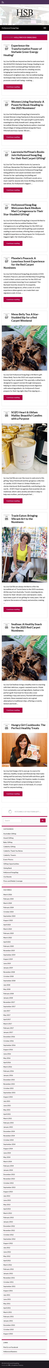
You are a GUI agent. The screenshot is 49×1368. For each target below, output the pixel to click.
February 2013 (8, 1217)
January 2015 (8, 1127)
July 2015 (6, 1101)
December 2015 (9, 1080)
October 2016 (8, 1041)
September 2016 (9, 1045)
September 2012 (9, 1239)
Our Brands (7, 877)
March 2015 (7, 1118)
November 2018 (9, 972)
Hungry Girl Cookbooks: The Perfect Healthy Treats (28, 726)
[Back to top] (44, 1363)
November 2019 (9, 950)
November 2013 (9, 1179)
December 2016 (9, 1037)
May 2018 (6, 989)
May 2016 (6, 1058)
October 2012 (8, 1235)
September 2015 (9, 1093)
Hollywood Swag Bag (10, 28)
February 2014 (8, 1166)
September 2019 (9, 955)
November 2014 (9, 1136)
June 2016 (7, 1054)
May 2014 (6, 1157)
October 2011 (8, 1282)
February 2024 (8, 907)
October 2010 (8, 1329)
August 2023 (8, 920)
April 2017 (7, 1019)
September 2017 (9, 1006)
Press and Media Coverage (12, 881)
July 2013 (6, 1196)
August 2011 (8, 1291)
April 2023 (7, 925)
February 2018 (8, 993)
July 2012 (6, 1248)
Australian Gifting (9, 834)
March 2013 (7, 1213)
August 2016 (8, 1049)
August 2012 (8, 1243)
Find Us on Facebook (10, 1347)
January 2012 (8, 1273)
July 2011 (6, 1295)
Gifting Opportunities (11, 864)
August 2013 (8, 1192)
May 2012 (6, 1256)
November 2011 (9, 1278)
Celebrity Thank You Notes (13, 851)
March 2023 (7, 929)
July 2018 (6, 985)
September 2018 (9, 981)
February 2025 (8, 899)
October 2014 (8, 1140)
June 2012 (7, 1252)
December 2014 (9, 1131)
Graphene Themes (17, 1365)
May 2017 (6, 1015)
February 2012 (8, 1269)
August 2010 (8, 1334)
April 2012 (7, 1260)
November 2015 (9, 1084)
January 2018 (8, 998)
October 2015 (8, 1088)
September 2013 (9, 1187)
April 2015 (7, 1114)
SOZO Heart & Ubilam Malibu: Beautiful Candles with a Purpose (26, 415)
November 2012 (9, 1230)
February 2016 (8, 1071)
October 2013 (8, 1183)
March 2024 (7, 903)
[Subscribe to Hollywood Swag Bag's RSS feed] (3, 2)
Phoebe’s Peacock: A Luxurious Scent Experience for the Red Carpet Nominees (24, 263)
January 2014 (8, 1170)
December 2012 (9, 1226)
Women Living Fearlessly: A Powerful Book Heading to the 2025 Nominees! (27, 105)
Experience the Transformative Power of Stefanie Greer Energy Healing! (23, 50)
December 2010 (9, 1325)
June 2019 (7, 963)
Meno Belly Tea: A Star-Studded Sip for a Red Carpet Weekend (25, 317)
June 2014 (7, 1153)
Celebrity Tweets (9, 855)
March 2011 (7, 1312)
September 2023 (9, 916)
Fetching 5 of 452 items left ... (27, 812)
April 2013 (7, 1209)
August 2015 (8, 1097)
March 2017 (7, 1024)
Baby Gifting (7, 842)
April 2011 (7, 1308)
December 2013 (9, 1174)
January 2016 (8, 1075)
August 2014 (8, 1149)
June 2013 (7, 1200)
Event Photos (8, 859)
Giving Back (7, 868)
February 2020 (8, 946)
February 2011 (8, 1316)
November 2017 (9, 1002)
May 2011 (6, 1304)
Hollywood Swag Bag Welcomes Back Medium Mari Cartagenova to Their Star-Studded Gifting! (23, 209)
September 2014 (9, 1144)
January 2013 (8, 1222)
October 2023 (8, 912)
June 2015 (7, 1105)
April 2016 (7, 1062)
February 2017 (8, 1028)
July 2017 (6, 1011)
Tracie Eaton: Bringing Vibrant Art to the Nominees (24, 519)
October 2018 (8, 976)
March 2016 (7, 1067)
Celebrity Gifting (9, 847)
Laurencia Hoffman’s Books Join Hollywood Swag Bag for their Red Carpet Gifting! (28, 155)
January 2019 (8, 968)
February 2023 (8, 933)
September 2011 (9, 1286)
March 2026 (7, 894)
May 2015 (6, 1110)
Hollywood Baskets (10, 1351)
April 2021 (7, 942)
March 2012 (7, 1265)
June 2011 (7, 1299)
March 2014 (7, 1161)
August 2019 (8, 959)
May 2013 (6, 1204)
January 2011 (8, 1321)
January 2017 (8, 1032)
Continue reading (13, 87)
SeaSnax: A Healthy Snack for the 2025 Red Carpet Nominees (26, 627)
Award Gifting (8, 838)
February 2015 (8, 1123)
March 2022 (7, 938)
